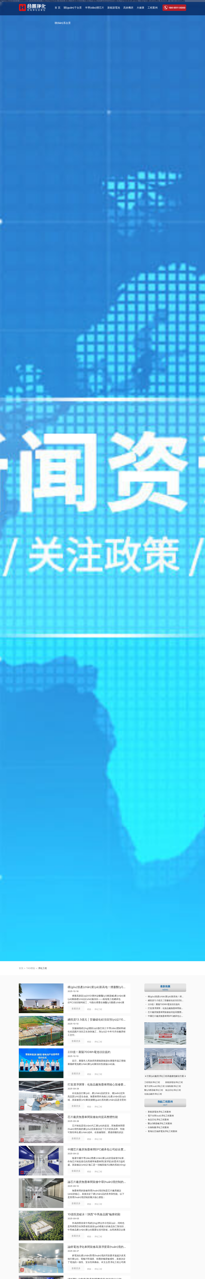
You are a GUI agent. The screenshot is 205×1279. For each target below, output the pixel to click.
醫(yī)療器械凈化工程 (153, 1090)
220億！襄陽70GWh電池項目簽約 (164, 1004)
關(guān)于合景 (73, 7)
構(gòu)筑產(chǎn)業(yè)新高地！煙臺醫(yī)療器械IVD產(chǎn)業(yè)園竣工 (97, 987)
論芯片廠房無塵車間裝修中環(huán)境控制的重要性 (97, 1182)
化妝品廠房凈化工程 (153, 1094)
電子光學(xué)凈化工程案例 (161, 1115)
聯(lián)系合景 (63, 22)
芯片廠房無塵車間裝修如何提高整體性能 (93, 1117)
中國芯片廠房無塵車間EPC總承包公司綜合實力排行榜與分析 (97, 1149)
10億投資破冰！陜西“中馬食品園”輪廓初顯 (94, 1214)
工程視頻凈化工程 (152, 1082)
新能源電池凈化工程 (174, 1082)
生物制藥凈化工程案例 (158, 1127)
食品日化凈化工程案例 (158, 1119)
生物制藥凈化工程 (173, 1086)
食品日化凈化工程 (173, 1090)
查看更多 (76, 1008)
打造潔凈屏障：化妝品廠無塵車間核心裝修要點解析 (97, 1084)
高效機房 (128, 7)
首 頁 (57, 7)
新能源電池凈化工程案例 (159, 1111)
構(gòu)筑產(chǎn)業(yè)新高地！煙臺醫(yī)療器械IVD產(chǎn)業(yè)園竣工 (167, 996)
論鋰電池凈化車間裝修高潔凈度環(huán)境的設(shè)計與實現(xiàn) (97, 1246)
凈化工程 (98, 1009)
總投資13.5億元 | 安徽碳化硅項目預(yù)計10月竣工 (97, 1019)
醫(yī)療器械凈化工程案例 (160, 1123)
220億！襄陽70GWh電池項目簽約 (89, 1052)
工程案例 (153, 7)
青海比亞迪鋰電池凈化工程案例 (162, 1131)
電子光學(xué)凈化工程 (154, 1086)
